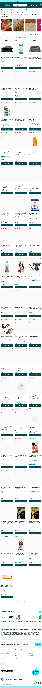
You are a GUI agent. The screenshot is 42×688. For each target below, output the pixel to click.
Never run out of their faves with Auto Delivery (21, 1)
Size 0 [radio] (33, 93)
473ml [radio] (2, 279)
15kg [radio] (35, 461)
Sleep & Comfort (31, 25)
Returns (2, 658)
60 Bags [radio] (2, 125)
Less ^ (36, 94)
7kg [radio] (32, 461)
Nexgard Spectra (33, 621)
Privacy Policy (19, 683)
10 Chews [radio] (2, 155)
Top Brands (17, 660)
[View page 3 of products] (27, 603)
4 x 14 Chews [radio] (17, 495)
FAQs (2, 655)
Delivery (2, 657)
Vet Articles (31, 657)
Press (16, 653)
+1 (25, 188)
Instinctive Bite (11, 621)
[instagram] (38, 683)
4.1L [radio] (32, 429)
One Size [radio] (2, 217)
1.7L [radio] (15, 398)
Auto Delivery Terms (5, 665)
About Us (16, 652)
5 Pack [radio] (30, 492)
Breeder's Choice (4, 621)
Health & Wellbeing (18, 25)
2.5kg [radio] (30, 461)
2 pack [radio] (2, 60)
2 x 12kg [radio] (22, 280)
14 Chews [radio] (16, 493)
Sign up (38, 644)
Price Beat (3, 660)
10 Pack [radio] (34, 492)
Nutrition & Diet (6, 25)
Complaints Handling (5, 661)
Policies (16, 658)
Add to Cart (7, 67)
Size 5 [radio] (33, 94)
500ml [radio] (5, 187)
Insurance (31, 652)
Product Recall (4, 663)
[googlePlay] (10, 671)
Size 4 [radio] (30, 94)
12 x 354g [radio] (2, 591)
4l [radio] (29, 310)
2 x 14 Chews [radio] (21, 493)
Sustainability (17, 661)
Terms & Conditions (5, 653)
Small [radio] (16, 124)
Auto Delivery (31, 655)
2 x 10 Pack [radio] (37, 492)
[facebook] (36, 683)
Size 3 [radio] (39, 93)
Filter (2, 34)
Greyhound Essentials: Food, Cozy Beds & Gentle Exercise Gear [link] (14, 12)
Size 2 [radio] (36, 93)
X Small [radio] (2, 248)
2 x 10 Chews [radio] (7, 155)
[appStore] (4, 671)
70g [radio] (30, 559)
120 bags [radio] (6, 125)
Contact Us (3, 652)
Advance (26, 621)
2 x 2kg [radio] (19, 559)
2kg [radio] (15, 559)
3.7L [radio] (18, 398)
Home (2, 12)
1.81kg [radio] (16, 280)
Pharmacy (31, 653)
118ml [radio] (16, 60)
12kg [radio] (19, 280)
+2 (25, 216)
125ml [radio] (2, 187)
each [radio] (16, 91)
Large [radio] (19, 124)
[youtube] (34, 683)
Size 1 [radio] (30, 93)
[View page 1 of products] (15, 603)
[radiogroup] (7, 60)
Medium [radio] (33, 124)
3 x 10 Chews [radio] (3, 157)
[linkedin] (40, 683)
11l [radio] (1, 310)
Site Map (24, 683)
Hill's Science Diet (19, 621)
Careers (16, 655)
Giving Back (17, 657)
